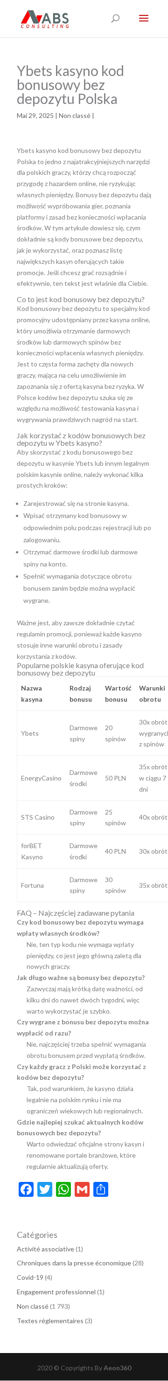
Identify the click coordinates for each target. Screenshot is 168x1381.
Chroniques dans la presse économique (74, 1263)
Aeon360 (117, 1368)
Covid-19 (30, 1277)
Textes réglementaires (50, 1321)
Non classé (75, 115)
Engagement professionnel (56, 1292)
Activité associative (45, 1249)
